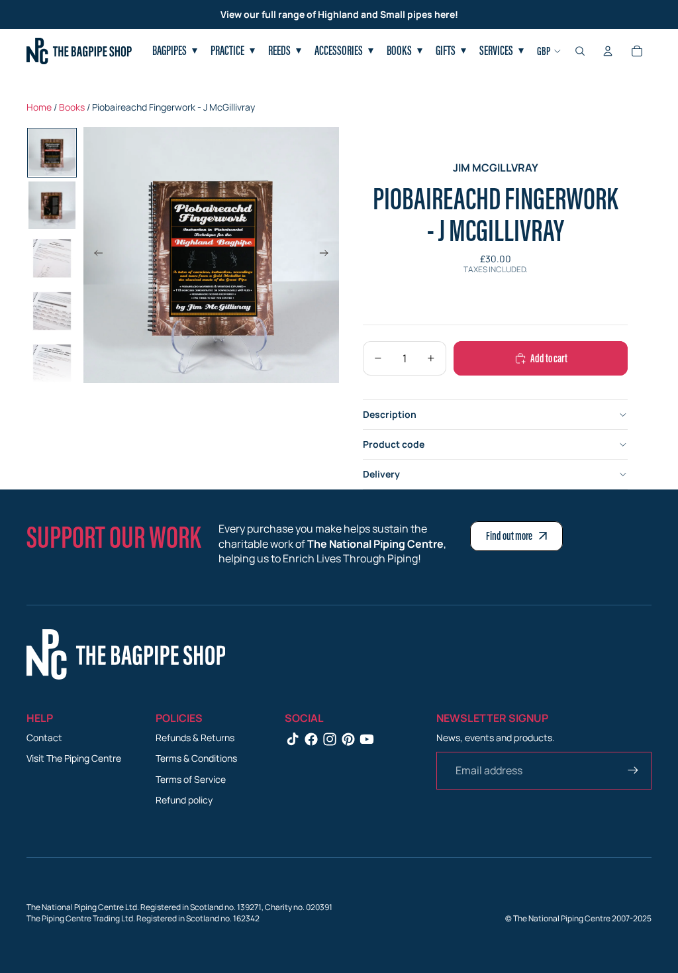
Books (72, 107)
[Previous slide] (94, 255)
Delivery (381, 474)
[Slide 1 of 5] (52, 153)
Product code (393, 444)
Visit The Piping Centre (73, 758)
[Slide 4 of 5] (52, 311)
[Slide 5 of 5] (52, 363)
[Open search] (580, 51)
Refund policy (184, 800)
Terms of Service (191, 779)
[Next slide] (328, 255)
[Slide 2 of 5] (52, 205)
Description (389, 414)
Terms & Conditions (196, 758)
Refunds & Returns (195, 737)
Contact (44, 737)
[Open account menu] (607, 51)
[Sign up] (633, 770)
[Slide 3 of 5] (52, 258)
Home (39, 107)
